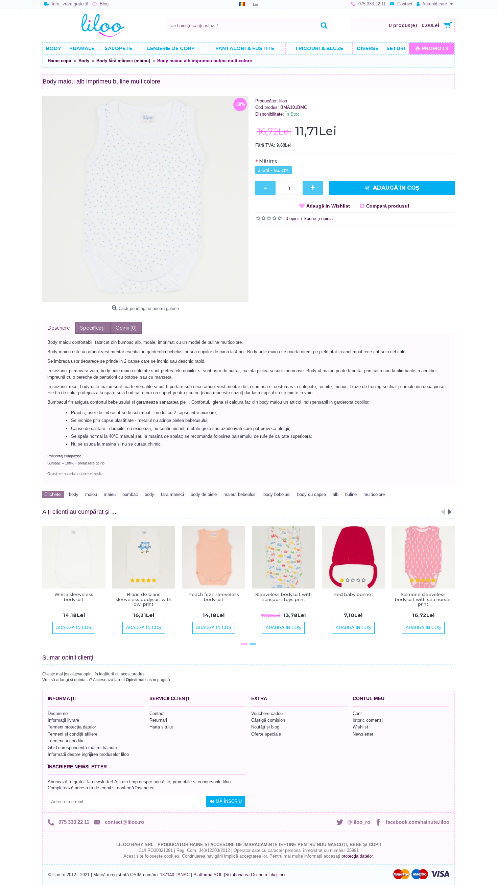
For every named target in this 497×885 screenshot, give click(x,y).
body (73, 494)
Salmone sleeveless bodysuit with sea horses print (423, 599)
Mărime (268, 161)
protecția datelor (357, 856)
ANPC (184, 874)
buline (351, 494)
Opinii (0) (126, 328)
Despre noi (58, 713)
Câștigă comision (268, 720)
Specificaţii (92, 328)
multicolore (374, 494)
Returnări (158, 720)
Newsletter (363, 734)
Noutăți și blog (265, 726)
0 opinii (293, 218)
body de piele (204, 494)
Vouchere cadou (267, 713)
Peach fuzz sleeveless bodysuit (213, 597)
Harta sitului (161, 726)
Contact (157, 713)
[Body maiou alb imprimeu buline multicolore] (145, 199)
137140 (167, 874)
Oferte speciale (266, 734)
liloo (283, 100)
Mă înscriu (229, 801)
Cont (357, 713)
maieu (110, 494)
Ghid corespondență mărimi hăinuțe (82, 747)
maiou (91, 494)
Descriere (58, 328)
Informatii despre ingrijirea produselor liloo (88, 754)
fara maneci (172, 494)
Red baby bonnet (353, 594)
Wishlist (360, 726)
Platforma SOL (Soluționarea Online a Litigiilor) (239, 874)
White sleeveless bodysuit (73, 597)
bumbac (130, 494)
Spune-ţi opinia (318, 218)
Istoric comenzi (368, 720)
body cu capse (311, 494)
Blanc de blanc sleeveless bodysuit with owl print (143, 599)
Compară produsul (387, 206)
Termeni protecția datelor (72, 726)
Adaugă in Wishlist (328, 206)
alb (335, 494)
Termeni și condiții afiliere (72, 734)
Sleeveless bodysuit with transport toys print (283, 597)
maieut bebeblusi (240, 494)
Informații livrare (63, 720)
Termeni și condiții (65, 740)
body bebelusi (276, 494)
